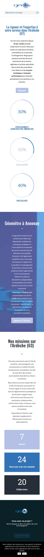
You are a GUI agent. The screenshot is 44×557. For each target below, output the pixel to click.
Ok (19, 554)
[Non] (41, 549)
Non (24, 554)
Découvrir (22, 90)
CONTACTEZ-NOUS (22, 535)
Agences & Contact (22, 320)
